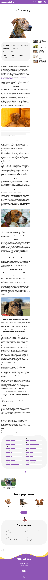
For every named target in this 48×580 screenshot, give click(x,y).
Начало (2, 5)
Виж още (24, 512)
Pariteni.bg (23, 561)
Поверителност (24, 566)
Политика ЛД (29, 566)
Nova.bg (39, 561)
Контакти (26, 565)
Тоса (39, 506)
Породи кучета (8, 5)
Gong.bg (10, 561)
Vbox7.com (6, 561)
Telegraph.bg (26, 563)
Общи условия (27, 573)
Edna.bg (27, 561)
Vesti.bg (35, 561)
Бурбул (24, 506)
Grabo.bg (19, 561)
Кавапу (8, 506)
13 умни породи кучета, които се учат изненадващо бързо (42, 46)
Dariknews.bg (31, 561)
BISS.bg (21, 563)
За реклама (22, 565)
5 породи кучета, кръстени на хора (8, 487)
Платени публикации (18, 566)
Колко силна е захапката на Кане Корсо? (42, 41)
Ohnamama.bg (14, 561)
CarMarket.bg (43, 561)
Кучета (30, 1)
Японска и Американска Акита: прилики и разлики (42, 56)
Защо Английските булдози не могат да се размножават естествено (42, 62)
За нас (19, 565)
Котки (34, 1)
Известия (24, 568)
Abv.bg (3, 561)
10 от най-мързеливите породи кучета (41, 51)
